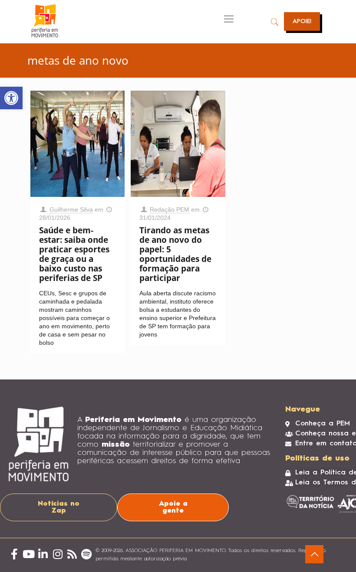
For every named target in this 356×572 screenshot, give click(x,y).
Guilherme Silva (71, 209)
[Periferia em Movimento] (44, 20)
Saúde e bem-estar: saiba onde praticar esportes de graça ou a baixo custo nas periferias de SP (74, 254)
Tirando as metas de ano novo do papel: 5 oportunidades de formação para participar (175, 254)
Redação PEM (169, 209)
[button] (11, 98)
